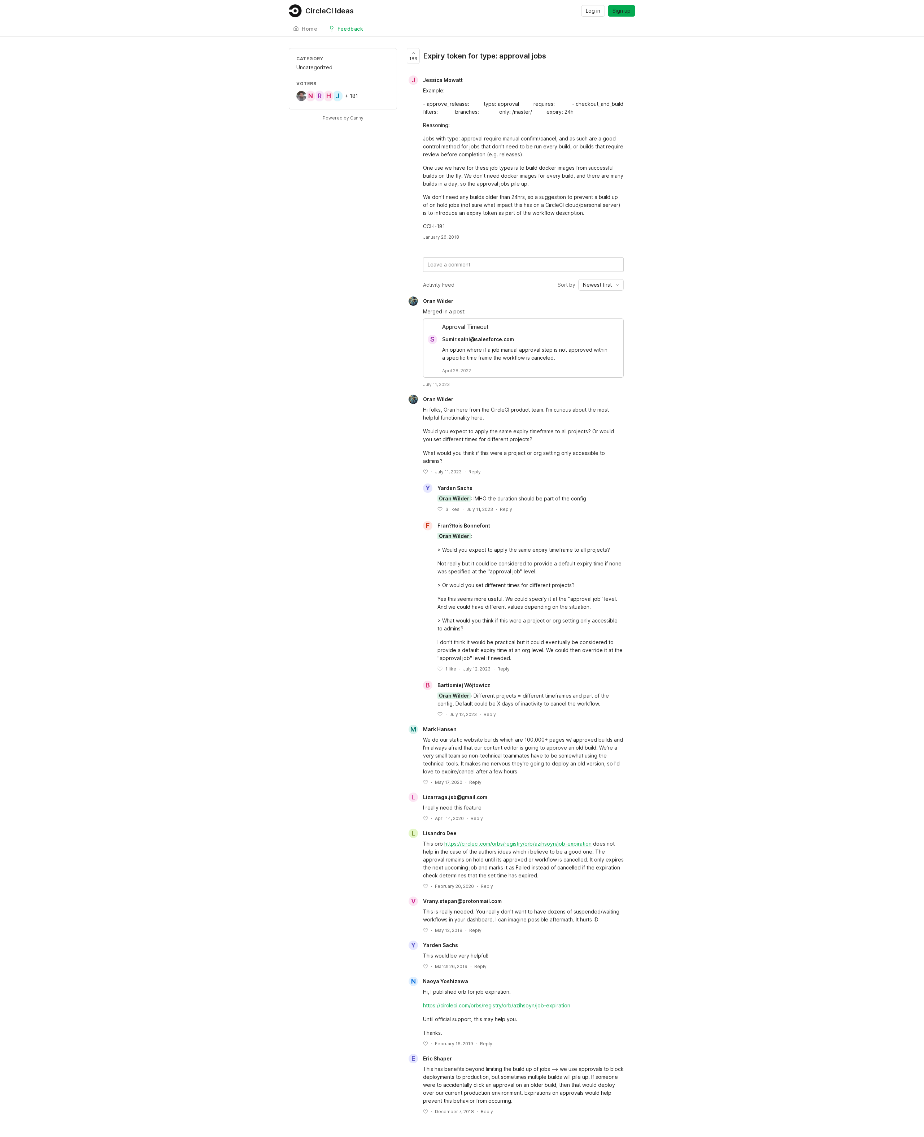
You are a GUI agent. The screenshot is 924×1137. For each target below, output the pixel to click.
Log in (593, 11)
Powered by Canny (343, 118)
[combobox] (601, 285)
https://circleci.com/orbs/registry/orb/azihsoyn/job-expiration (518, 844)
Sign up (622, 11)
